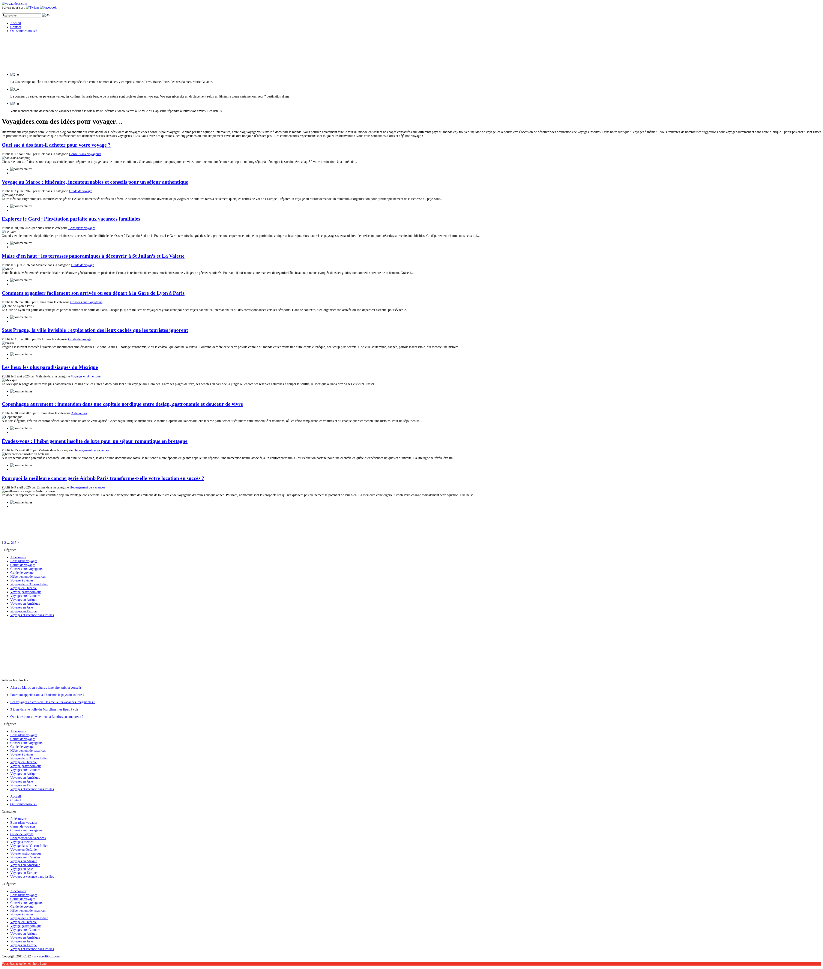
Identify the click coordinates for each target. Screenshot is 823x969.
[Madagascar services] (14, 3)
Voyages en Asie (21, 607)
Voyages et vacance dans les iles (32, 615)
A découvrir (79, 413)
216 (13, 542)
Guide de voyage (80, 191)
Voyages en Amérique (86, 376)
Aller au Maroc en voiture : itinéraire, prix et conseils (45, 687)
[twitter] (32, 7)
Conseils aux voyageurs (85, 154)
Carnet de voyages (22, 565)
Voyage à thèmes (21, 580)
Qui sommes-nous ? (23, 31)
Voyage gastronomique (25, 592)
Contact (15, 27)
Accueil (15, 23)
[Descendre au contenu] (34, 67)
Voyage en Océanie (23, 588)
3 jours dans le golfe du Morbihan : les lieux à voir (44, 709)
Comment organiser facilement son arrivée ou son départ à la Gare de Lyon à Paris (93, 293)
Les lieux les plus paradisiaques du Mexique (50, 367)
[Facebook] (48, 7)
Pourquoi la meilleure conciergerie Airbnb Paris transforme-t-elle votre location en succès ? (103, 478)
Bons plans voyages (81, 228)
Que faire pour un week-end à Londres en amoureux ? (47, 716)
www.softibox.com (47, 956)
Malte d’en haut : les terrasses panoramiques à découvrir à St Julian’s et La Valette (93, 256)
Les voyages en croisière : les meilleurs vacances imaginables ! (52, 702)
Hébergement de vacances (91, 450)
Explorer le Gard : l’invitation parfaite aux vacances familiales (71, 219)
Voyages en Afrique (23, 599)
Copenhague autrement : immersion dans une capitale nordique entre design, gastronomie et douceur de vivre (122, 404)
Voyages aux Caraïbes (25, 596)
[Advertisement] (28, 647)
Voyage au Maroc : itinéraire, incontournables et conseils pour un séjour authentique (95, 182)
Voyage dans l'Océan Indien (29, 584)
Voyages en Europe (23, 611)
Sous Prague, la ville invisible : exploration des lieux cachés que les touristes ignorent (95, 330)
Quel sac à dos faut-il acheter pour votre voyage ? (56, 145)
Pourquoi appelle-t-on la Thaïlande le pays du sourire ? (47, 695)
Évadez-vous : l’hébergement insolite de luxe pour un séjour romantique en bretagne (95, 441)
